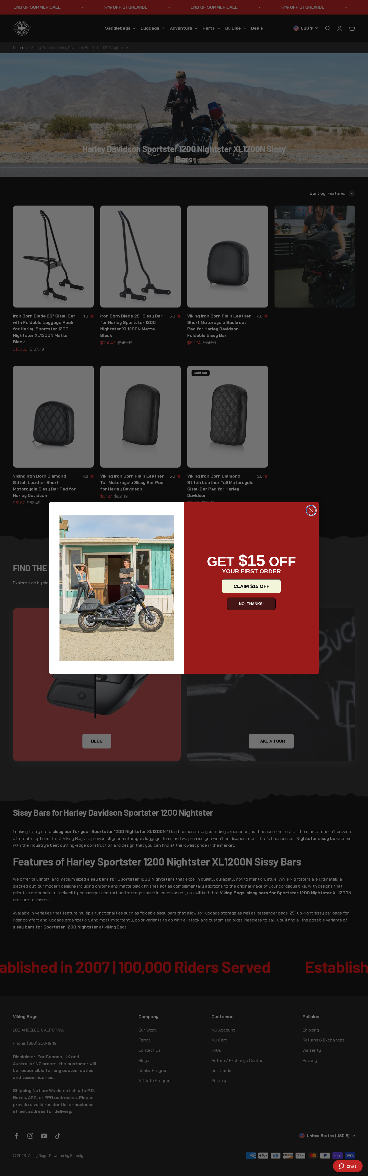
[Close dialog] (311, 510)
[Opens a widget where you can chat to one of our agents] (348, 1166)
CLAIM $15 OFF (251, 586)
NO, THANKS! (251, 604)
